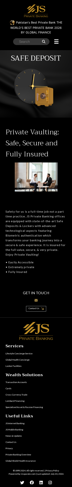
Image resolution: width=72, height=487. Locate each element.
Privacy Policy (52, 470)
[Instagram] (50, 482)
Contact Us (34, 308)
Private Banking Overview (18, 454)
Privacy (9, 448)
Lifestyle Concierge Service (19, 353)
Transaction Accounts (16, 382)
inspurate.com (28, 473)
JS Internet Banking (15, 423)
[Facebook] (32, 482)
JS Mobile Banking (14, 429)
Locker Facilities (14, 366)
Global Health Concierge (18, 359)
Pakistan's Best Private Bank (36, 27)
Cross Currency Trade (16, 394)
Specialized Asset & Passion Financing (24, 407)
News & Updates (14, 435)
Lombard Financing (15, 401)
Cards (8, 388)
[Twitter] (22, 482)
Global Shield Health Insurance (21, 460)
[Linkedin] (41, 482)
